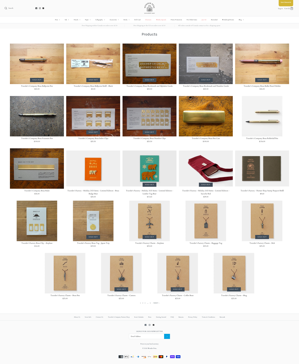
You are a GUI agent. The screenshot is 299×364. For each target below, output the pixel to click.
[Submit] (167, 336)
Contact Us (99, 317)
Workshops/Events (228, 20)
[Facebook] (36, 8)
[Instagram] (40, 8)
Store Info (88, 317)
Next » (156, 303)
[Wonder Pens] (149, 3)
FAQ (172, 317)
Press (149, 317)
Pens (57, 20)
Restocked (214, 20)
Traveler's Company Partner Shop (119, 317)
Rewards (222, 317)
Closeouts (148, 20)
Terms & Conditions (208, 317)
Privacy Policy (192, 317)
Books (126, 20)
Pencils (77, 20)
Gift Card (137, 20)
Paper (88, 20)
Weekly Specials (161, 20)
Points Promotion (176, 20)
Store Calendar (139, 317)
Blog (241, 20)
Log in (280, 8)
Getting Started (161, 317)
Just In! (204, 20)
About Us (77, 317)
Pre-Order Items (192, 20)
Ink (67, 20)
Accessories (114, 20)
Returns (181, 317)
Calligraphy (100, 20)
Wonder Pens (152, 348)
